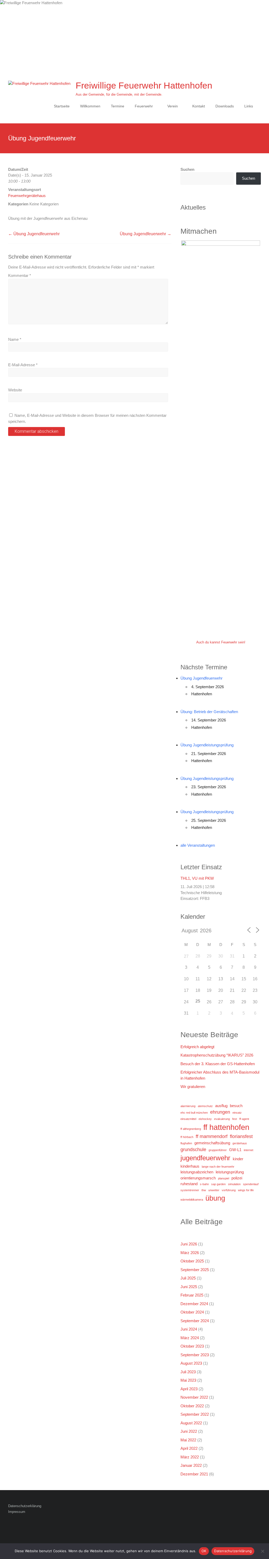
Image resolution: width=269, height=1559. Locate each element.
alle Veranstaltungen (197, 845)
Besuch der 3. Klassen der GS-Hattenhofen (217, 1064)
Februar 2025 (191, 1295)
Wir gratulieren (192, 1086)
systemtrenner (189, 1190)
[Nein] (262, 1551)
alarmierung (187, 1106)
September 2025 (194, 1269)
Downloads (224, 106)
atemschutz (205, 1106)
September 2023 (194, 1355)
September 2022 (194, 1414)
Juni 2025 (188, 1286)
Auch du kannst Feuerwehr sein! (220, 642)
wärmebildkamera (191, 1199)
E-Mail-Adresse (23, 365)
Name (14, 339)
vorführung (229, 1190)
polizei (236, 1178)
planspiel (223, 1178)
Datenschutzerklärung (24, 1506)
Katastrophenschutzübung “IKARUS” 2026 (216, 1055)
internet (248, 1150)
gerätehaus (239, 1143)
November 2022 (194, 1397)
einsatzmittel (188, 1118)
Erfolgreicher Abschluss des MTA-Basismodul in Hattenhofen (219, 1075)
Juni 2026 (188, 1244)
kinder (238, 1159)
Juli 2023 (188, 1372)
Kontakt (198, 106)
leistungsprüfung (230, 1172)
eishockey (205, 1118)
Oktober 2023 (192, 1346)
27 (186, 956)
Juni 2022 (188, 1431)
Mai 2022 (188, 1440)
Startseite (62, 106)
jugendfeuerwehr (205, 1158)
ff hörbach (186, 1137)
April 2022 (189, 1448)
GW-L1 (235, 1149)
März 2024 (189, 1338)
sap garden (218, 1184)
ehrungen (220, 1112)
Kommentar (19, 275)
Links (248, 106)
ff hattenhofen (226, 1127)
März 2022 (189, 1457)
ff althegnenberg (190, 1128)
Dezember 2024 (194, 1303)
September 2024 (194, 1321)
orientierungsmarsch (198, 1178)
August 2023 (191, 1363)
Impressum (16, 1512)
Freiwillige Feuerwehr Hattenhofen (144, 85)
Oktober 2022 (192, 1406)
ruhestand (189, 1183)
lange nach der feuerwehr (218, 1166)
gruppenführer (218, 1150)
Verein (172, 106)
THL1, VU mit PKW (197, 878)
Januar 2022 (191, 1465)
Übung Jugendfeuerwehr (34, 234)
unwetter (213, 1190)
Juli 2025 (188, 1278)
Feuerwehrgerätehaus (27, 195)
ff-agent (244, 1118)
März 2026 (189, 1252)
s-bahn (204, 1184)
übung (215, 1198)
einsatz (237, 1112)
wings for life (246, 1190)
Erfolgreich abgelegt (197, 1046)
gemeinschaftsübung (212, 1143)
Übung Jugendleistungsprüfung (207, 745)
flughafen (186, 1143)
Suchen (187, 169)
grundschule (193, 1149)
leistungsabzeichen (196, 1172)
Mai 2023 (188, 1380)
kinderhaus (189, 1166)
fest (234, 1118)
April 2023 (189, 1389)
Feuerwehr (144, 106)
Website (15, 390)
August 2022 (191, 1423)
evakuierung (222, 1118)
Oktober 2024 (192, 1312)
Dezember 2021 (194, 1474)
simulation (234, 1184)
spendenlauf (250, 1184)
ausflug (221, 1105)
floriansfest (241, 1136)
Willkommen (90, 106)
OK (203, 1551)
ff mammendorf (211, 1136)
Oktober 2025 (192, 1261)
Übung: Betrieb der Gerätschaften (209, 711)
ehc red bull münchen (194, 1112)
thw (203, 1190)
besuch (236, 1105)
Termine (117, 106)
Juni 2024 (188, 1329)
